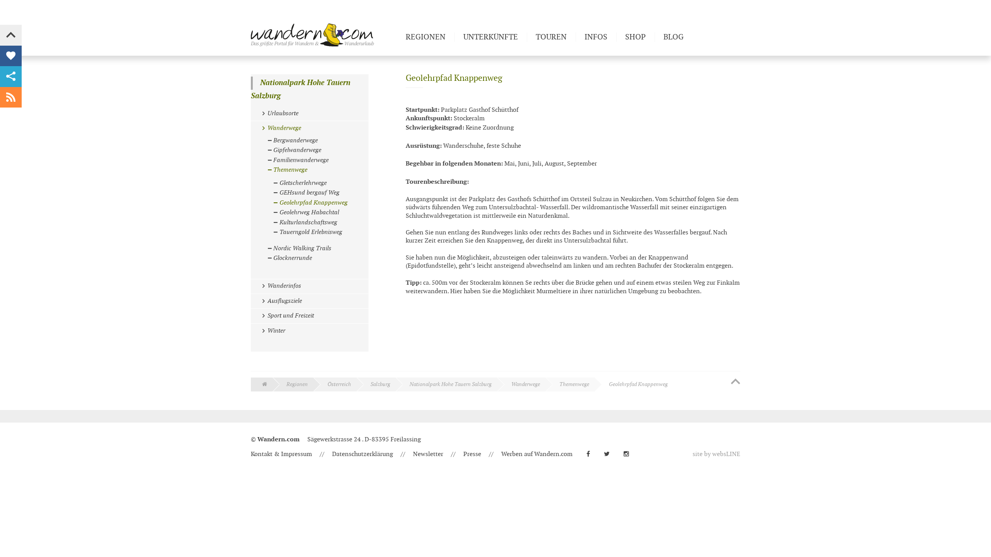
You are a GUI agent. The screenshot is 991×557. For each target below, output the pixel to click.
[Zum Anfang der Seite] (735, 382)
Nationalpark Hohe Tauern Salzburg (300, 90)
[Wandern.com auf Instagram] (629, 454)
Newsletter (428, 454)
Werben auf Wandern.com (537, 454)
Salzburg (380, 384)
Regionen (297, 384)
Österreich (339, 384)
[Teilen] (11, 76)
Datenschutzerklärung (362, 454)
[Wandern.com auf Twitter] (610, 454)
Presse (472, 454)
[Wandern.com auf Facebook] (591, 454)
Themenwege (574, 384)
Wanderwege (525, 384)
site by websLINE (716, 454)
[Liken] (11, 56)
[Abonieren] (11, 97)
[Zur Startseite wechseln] (325, 34)
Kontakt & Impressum (281, 454)
